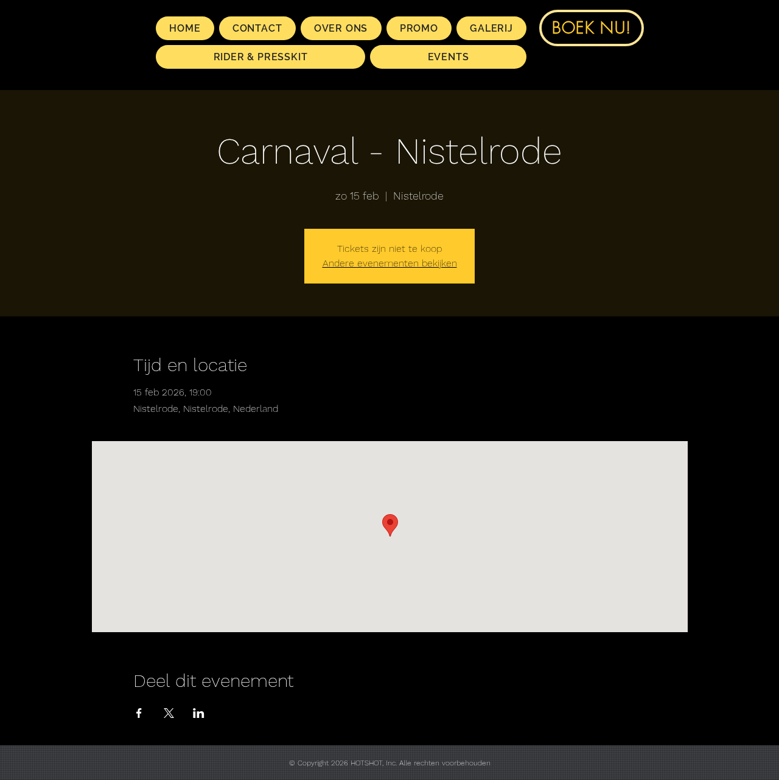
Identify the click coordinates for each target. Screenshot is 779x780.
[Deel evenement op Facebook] (139, 713)
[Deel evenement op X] (169, 713)
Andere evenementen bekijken (390, 263)
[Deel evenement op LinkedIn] (198, 713)
